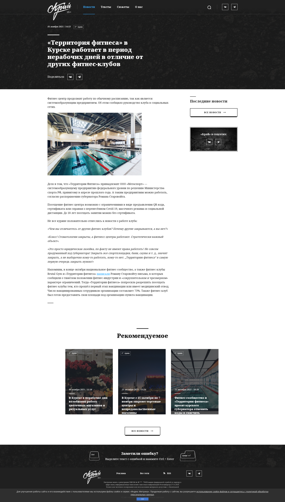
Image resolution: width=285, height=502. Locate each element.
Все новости (212, 112)
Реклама (121, 473)
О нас (139, 7)
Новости (89, 7)
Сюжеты (123, 7)
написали (103, 274)
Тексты (106, 7)
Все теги (144, 473)
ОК (142, 499)
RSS (169, 473)
